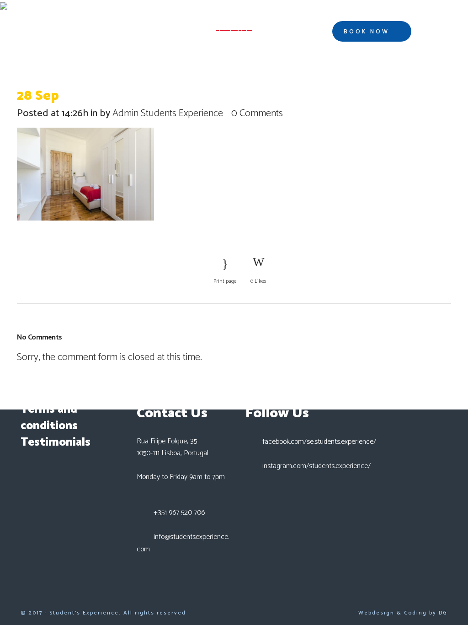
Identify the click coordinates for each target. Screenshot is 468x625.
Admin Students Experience (167, 113)
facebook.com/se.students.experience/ (319, 442)
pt (436, 32)
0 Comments (257, 113)
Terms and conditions (49, 418)
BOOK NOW (366, 31)
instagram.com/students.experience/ (316, 466)
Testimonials (55, 442)
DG (443, 613)
